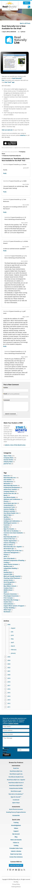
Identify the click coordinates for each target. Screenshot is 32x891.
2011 (8, 707)
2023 (8, 664)
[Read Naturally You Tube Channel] (16, 870)
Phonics (6, 501)
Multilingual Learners (10, 523)
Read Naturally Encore (10, 485)
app (13, 82)
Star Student (7, 479)
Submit (6, 755)
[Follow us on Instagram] (10, 870)
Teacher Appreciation (10, 541)
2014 (8, 696)
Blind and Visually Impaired (12, 576)
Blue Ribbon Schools (10, 586)
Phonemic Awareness (10, 594)
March (13, 646)
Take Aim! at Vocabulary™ (16, 794)
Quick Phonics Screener (11, 564)
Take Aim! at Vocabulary (11, 531)
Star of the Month (9, 558)
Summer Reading (9, 509)
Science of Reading (9, 543)
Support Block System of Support (14, 606)
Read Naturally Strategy (11, 600)
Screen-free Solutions (16, 857)
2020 (8, 675)
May (12, 639)
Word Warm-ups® (16, 791)
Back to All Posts (25, 23)
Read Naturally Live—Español (13, 546)
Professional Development (12, 487)
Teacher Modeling (9, 608)
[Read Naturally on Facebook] (7, 870)
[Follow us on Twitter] (13, 870)
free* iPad (8, 82)
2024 (8, 660)
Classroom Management (11, 552)
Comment (7, 400)
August (13, 628)
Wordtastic (7, 612)
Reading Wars (8, 572)
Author (6, 387)
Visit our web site (7, 130)
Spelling (6, 517)
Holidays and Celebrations (12, 521)
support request (13, 723)
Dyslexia (6, 527)
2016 (8, 689)
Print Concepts (8, 598)
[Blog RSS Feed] (24, 870)
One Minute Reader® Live (16, 777)
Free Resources (8, 481)
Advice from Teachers (10, 489)
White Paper (7, 610)
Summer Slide (8, 574)
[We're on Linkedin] (21, 870)
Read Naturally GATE (10, 537)
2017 (8, 685)
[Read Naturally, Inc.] (10, 5)
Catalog (16, 845)
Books (5, 495)
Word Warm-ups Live (10, 503)
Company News (8, 458)
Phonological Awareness (11, 596)
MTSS (5, 570)
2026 (8, 624)
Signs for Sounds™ (16, 797)
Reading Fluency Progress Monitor (16, 812)
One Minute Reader (9, 497)
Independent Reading (10, 568)
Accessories (16, 815)
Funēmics (7, 525)
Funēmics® (16, 800)
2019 (8, 678)
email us (22, 135)
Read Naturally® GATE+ (16, 785)
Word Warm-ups (9, 548)
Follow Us (16, 842)
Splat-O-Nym (8, 515)
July (12, 632)
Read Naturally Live (15, 155)
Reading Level (8, 566)
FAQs (5, 535)
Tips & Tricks (7, 456)
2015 (8, 692)
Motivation (7, 483)
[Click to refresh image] (7, 750)
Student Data (8, 602)
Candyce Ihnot (8, 588)
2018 (8, 682)
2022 (8, 667)
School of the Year (9, 539)
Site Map (16, 882)
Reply (4, 173)
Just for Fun (7, 463)
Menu (26, 3)
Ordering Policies (16, 886)
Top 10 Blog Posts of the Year (13, 550)
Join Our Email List (16, 865)
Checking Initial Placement (12, 578)
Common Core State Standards (13, 533)
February (13, 649)
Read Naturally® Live (16, 771)
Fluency (6, 554)
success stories (8, 580)
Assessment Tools (9, 507)
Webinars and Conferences (12, 499)
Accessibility (7, 584)
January (13, 653)
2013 (8, 700)
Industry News (8, 461)
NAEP (5, 592)
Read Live (6, 155)
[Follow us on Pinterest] (19, 870)
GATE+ (6, 556)
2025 (8, 657)
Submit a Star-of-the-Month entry (15, 445)
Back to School (8, 544)
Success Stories (8, 460)
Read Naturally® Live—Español (16, 779)
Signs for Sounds (9, 529)
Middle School (8, 590)
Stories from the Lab (10, 493)
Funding (6, 562)
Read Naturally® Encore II (16, 782)
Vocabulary (7, 519)
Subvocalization (8, 604)
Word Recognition (9, 582)
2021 (8, 671)
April (12, 642)
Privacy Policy (16, 884)
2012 (8, 703)
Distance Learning (9, 511)
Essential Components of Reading (14, 560)
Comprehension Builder (16, 788)
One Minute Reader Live (11, 513)
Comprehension (8, 505)
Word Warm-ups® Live (16, 774)
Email (11, 394)
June (12, 635)
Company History (9, 491)
